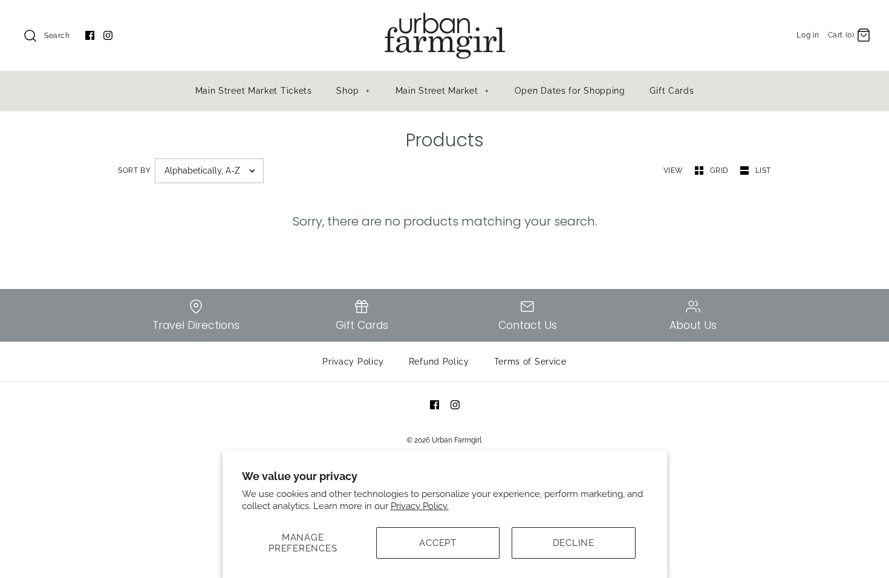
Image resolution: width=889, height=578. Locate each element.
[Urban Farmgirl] (444, 19)
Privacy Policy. (420, 506)
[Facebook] (89, 35)
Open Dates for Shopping (570, 91)
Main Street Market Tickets (253, 91)
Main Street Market (442, 91)
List (763, 170)
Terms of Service (530, 361)
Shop (353, 91)
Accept (438, 542)
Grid (720, 170)
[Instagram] (107, 35)
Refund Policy (439, 361)
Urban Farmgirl (456, 440)
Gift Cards (672, 91)
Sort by (134, 170)
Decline (573, 542)
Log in (807, 35)
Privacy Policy (353, 361)
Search (57, 35)
